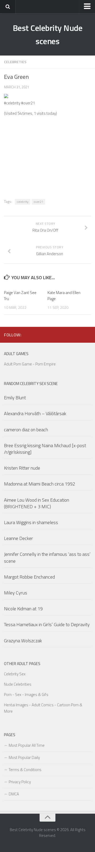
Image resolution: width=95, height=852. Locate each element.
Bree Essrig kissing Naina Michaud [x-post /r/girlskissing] (45, 449)
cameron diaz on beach (26, 429)
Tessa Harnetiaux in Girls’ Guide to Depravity (47, 624)
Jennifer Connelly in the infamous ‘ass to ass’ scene (47, 557)
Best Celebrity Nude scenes (48, 34)
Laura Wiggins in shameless (31, 522)
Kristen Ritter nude (22, 467)
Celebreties (15, 62)
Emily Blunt (15, 397)
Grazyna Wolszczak (23, 640)
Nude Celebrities (17, 684)
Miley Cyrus (15, 592)
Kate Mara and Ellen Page (64, 296)
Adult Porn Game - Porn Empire (30, 364)
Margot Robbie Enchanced (29, 576)
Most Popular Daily (24, 757)
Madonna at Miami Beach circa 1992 (39, 483)
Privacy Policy (20, 782)
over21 (38, 201)
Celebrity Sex (15, 674)
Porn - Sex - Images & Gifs (26, 694)
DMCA (14, 794)
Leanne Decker (18, 538)
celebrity (22, 201)
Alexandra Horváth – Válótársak (35, 413)
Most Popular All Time (27, 745)
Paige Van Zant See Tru (20, 296)
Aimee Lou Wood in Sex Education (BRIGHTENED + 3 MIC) (36, 503)
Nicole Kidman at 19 (23, 608)
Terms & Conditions (25, 770)
